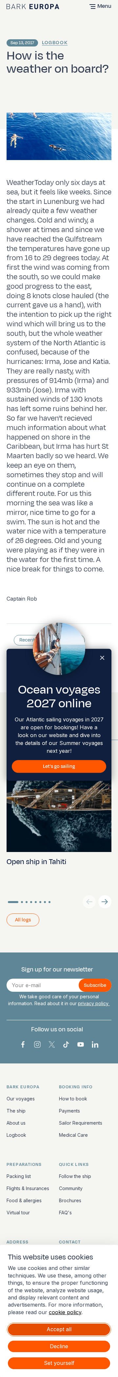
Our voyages (21, 1098)
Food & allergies (24, 1200)
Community (71, 1188)
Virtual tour (18, 1212)
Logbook (55, 42)
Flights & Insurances (28, 1188)
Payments (69, 1111)
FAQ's (65, 1212)
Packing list (19, 1176)
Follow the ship (75, 1176)
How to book (73, 1098)
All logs (23, 919)
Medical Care (73, 1135)
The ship (16, 1111)
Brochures (70, 1200)
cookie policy (65, 1312)
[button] (104, 901)
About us (16, 1123)
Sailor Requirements (80, 1123)
